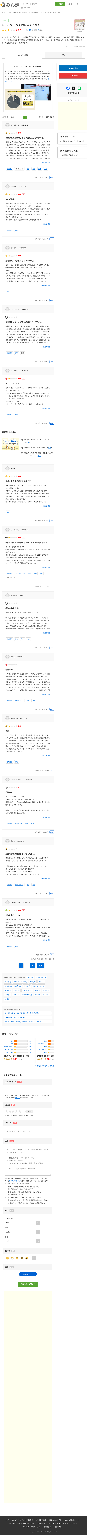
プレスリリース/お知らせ (30, 1527)
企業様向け (27, 7)
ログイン (17, 1098)
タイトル (10, 1123)
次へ (40, 965)
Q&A (63, 55)
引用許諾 (30, 1520)
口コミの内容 (9, 1218)
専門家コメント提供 (55, 1520)
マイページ (74, 4)
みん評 (9, 5)
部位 (6, 1228)
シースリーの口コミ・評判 (48, 12)
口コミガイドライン (15, 1181)
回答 (27, 442)
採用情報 (46, 1527)
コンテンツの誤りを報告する (76, 46)
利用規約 (40, 1523)
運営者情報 (58, 1527)
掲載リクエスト (68, 1523)
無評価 (29, 1111)
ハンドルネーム (10, 1082)
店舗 (6, 1237)
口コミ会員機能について (71, 1520)
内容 (9, 1141)
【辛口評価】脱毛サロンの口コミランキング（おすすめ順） (22, 12)
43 (30, 30)
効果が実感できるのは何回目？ (15, 1017)
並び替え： (6, 117)
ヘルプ (7, 1520)
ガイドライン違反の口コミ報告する (43, 959)
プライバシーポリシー (53, 1523)
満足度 (9, 1105)
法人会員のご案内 (14, 1523)
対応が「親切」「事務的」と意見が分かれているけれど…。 (24, 1022)
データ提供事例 (41, 1520)
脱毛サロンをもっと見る (45, 1066)
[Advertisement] (28, 1397)
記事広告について (28, 1523)
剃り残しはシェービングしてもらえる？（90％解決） (22, 1013)
